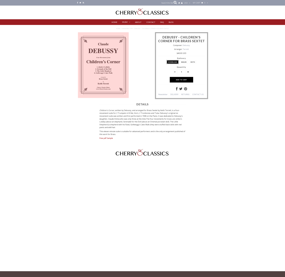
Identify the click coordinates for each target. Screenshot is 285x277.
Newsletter (163, 94)
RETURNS (185, 94)
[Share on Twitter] (180, 89)
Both (193, 62)
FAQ (162, 22)
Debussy (186, 45)
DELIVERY (174, 94)
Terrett (186, 49)
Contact (150, 22)
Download (172, 62)
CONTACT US (198, 94)
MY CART (199, 3)
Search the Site (167, 3)
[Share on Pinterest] (185, 89)
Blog (171, 22)
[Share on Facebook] (177, 89)
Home (114, 22)
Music (125, 22)
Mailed (184, 62)
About (138, 22)
